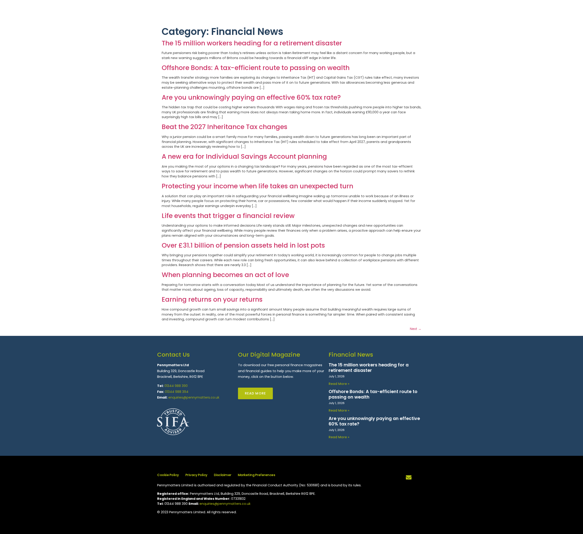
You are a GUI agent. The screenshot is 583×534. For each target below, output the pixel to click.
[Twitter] (420, 477)
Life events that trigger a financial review (228, 215)
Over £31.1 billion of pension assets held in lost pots (243, 245)
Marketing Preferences (256, 475)
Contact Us (535, 12)
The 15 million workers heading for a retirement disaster (252, 43)
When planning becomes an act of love (225, 274)
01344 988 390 (176, 386)
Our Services (451, 12)
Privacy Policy (196, 475)
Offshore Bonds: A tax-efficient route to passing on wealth (256, 67)
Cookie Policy (168, 475)
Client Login (564, 12)
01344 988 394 (176, 391)
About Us (425, 12)
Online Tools (506, 12)
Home (406, 12)
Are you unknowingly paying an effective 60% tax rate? (251, 97)
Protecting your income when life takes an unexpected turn (257, 186)
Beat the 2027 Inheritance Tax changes (224, 126)
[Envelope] (408, 477)
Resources (479, 12)
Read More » (339, 383)
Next (415, 329)
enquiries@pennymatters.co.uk (193, 397)
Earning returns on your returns (212, 299)
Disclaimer (222, 475)
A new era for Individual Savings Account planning (244, 156)
